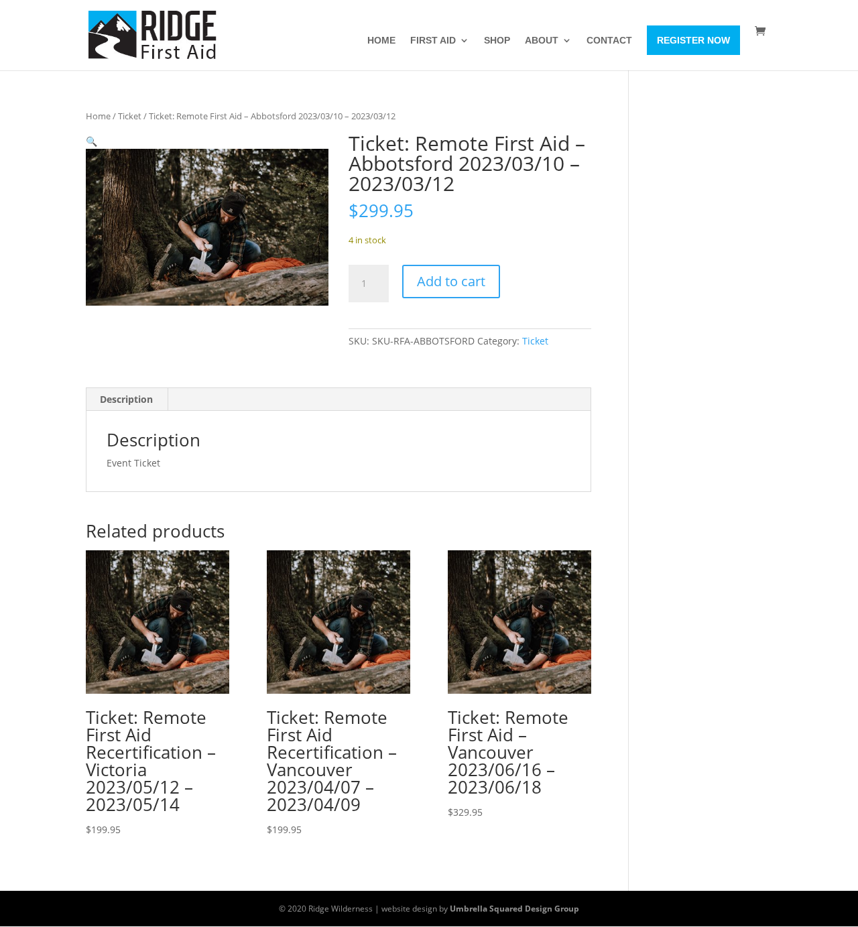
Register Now (693, 40)
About (541, 41)
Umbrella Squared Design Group (514, 908)
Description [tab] (126, 399)
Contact (609, 41)
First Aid (433, 41)
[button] (91, 141)
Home (381, 41)
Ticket (129, 116)
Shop (497, 41)
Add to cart (451, 281)
